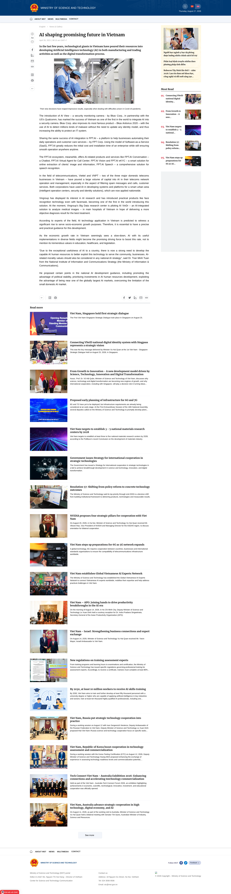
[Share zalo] (32, 55)
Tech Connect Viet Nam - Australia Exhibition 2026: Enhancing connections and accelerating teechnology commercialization (108, 777)
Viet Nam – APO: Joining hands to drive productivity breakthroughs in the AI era (101, 604)
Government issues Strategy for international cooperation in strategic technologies (106, 459)
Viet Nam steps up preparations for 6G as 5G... (174, 160)
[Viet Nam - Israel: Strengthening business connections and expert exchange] (48, 641)
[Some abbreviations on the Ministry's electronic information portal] (32, 74)
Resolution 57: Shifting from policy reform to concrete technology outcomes (110, 488)
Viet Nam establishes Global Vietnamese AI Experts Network (106, 573)
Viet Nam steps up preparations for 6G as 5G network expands (107, 544)
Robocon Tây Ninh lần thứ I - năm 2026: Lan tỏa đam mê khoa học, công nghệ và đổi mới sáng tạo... (180, 73)
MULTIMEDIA (61, 19)
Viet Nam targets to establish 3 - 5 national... (174, 129)
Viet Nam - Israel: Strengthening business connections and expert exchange (110, 633)
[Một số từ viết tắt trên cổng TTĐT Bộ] (49, 297)
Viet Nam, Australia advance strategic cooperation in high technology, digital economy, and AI (104, 806)
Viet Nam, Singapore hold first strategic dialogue (99, 313)
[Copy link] (32, 66)
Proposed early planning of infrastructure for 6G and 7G (103, 400)
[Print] (32, 80)
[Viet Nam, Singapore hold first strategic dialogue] (48, 323)
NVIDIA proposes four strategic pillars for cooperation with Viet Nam (108, 517)
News (50, 19)
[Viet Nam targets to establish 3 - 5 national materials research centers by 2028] (48, 439)
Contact (73, 19)
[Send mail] (32, 61)
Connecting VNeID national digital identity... (174, 98)
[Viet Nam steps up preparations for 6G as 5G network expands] (48, 554)
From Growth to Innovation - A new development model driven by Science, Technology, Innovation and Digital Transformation (110, 373)
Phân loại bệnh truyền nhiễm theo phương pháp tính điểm (179, 63)
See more (89, 835)
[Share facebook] (32, 49)
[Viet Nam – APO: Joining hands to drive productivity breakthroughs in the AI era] (48, 612)
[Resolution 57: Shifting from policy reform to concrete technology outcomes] (48, 497)
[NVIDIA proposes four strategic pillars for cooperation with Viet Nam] (48, 526)
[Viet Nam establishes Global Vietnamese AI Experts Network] (48, 583)
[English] (198, 6)
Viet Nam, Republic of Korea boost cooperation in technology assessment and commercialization (106, 748)
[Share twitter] (129, 297)
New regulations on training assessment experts (99, 660)
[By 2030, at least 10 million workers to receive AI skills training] (48, 699)
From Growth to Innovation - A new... (173, 114)
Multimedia (63, 852)
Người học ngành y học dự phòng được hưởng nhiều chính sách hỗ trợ (180, 54)
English (42, 27)
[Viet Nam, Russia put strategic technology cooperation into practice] (48, 728)
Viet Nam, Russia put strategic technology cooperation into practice (105, 719)
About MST (40, 19)
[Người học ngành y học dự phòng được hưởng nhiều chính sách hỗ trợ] (181, 39)
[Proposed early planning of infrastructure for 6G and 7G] (48, 410)
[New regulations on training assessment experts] (48, 670)
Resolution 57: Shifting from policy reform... (173, 145)
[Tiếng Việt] (192, 6)
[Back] (32, 88)
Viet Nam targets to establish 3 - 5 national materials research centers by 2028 (107, 430)
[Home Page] (31, 19)
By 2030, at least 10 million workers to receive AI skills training (108, 689)
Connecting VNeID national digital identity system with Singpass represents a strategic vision (109, 344)
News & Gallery (55, 27)
